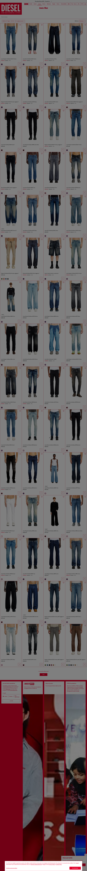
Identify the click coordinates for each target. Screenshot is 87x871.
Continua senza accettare (11, 868)
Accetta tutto (75, 868)
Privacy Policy (52, 864)
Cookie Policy (59, 864)
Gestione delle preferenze (36, 864)
